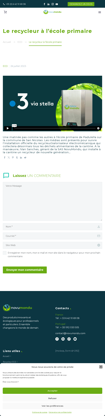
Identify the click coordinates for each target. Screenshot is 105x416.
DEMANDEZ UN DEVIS (81, 4)
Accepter (53, 390)
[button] (101, 366)
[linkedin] (63, 339)
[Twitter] (9, 157)
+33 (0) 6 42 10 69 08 (16, 4)
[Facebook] (44, 4)
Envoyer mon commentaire (24, 269)
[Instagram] (53, 4)
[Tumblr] (17, 157)
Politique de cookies (39, 412)
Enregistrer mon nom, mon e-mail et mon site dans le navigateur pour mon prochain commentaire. (54, 254)
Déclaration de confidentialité (60, 412)
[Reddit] (25, 157)
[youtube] (75, 339)
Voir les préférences (52, 406)
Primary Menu (99, 12)
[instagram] (69, 339)
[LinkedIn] (48, 4)
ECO (5, 66)
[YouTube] (57, 4)
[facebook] (57, 339)
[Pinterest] (13, 157)
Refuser (52, 398)
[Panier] (5, 12)
